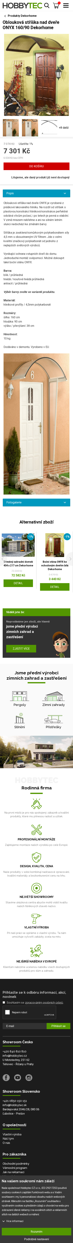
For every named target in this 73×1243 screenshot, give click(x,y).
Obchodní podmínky (16, 1163)
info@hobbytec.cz (15, 1055)
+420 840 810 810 (14, 1051)
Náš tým (8, 1138)
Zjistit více (21, 648)
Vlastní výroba (12, 1134)
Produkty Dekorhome (22, 15)
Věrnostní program (15, 1168)
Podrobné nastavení (36, 1239)
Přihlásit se (58, 1026)
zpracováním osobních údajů (44, 1002)
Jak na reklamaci (13, 1172)
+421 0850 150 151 (15, 1101)
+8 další (64, 127)
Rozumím (36, 1231)
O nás (6, 1143)
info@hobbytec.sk (15, 1105)
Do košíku (36, 166)
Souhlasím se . (35, 1002)
